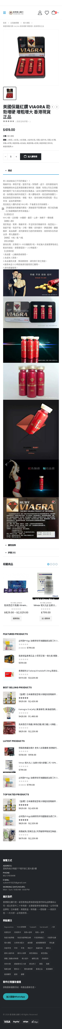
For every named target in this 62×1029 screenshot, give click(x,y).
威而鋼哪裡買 (41, 943)
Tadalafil (32, 927)
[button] (5, 12)
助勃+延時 (28, 932)
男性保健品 (33, 953)
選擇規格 (45, 618)
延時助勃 (19, 603)
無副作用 (39, 948)
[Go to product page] (16, 586)
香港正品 (39, 969)
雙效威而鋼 (28, 969)
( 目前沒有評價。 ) (23, 121)
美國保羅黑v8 (8, 146)
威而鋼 (30, 943)
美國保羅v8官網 (32, 143)
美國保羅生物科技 (46, 143)
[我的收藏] (46, 13)
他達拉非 (7, 932)
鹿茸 (15, 974)
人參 (53, 927)
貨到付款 (7, 964)
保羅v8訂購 (51, 140)
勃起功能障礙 (9, 937)
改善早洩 (7, 948)
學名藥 (51, 943)
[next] (57, 107)
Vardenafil (44, 927)
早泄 (15, 948)
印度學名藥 (52, 937)
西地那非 (45, 958)
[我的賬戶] (40, 13)
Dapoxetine (9, 927)
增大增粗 (10, 136)
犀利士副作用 (9, 953)
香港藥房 (49, 969)
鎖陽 (41, 964)
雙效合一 (17, 969)
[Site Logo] (16, 12)
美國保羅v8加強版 (19, 143)
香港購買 (7, 974)
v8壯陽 (15, 140)
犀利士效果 (21, 953)
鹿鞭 (22, 974)
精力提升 (25, 958)
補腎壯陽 (35, 958)
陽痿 (47, 964)
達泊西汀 (32, 964)
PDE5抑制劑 (21, 927)
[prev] (52, 107)
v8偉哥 (9, 140)
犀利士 (48, 948)
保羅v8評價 (7, 143)
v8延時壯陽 (31, 140)
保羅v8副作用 (41, 140)
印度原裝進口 (39, 937)
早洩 (22, 948)
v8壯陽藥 (22, 140)
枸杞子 (30, 948)
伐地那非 (17, 932)
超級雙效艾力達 (20, 964)
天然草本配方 (19, 943)
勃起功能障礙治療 (24, 937)
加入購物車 (32, 156)
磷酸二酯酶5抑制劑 (11, 958)
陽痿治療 (7, 969)
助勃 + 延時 (39, 932)
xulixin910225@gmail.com (14, 882)
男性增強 (44, 953)
